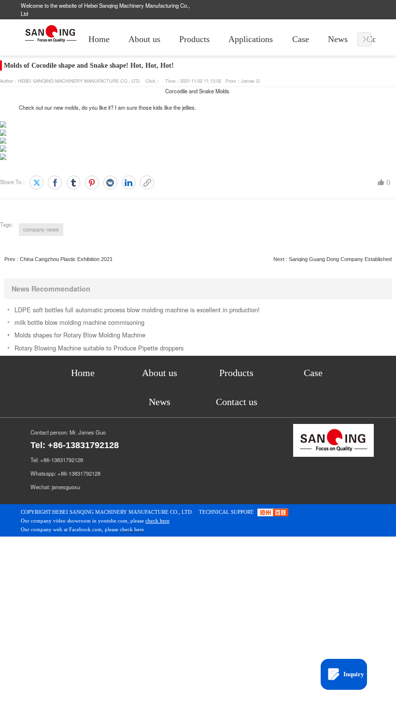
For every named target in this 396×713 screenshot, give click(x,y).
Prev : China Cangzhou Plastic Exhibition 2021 (58, 259)
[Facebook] (55, 182)
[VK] (110, 182)
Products (194, 39)
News (338, 39)
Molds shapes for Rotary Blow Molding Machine (79, 334)
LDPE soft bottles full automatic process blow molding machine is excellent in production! (137, 309)
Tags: (6, 224)
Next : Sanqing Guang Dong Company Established (332, 259)
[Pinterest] (92, 182)
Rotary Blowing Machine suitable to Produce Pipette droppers (99, 347)
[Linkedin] (129, 182)
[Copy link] (147, 182)
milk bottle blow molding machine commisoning (79, 322)
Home (99, 39)
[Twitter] (36, 182)
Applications (250, 39)
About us (144, 39)
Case (300, 39)
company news (41, 229)
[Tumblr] (74, 182)
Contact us (236, 401)
